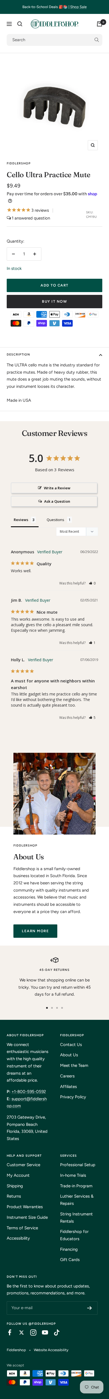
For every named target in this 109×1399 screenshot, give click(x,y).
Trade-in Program (76, 1185)
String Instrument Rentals (76, 1218)
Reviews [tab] (21, 519)
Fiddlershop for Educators (74, 1235)
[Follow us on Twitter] (19, 1332)
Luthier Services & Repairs (77, 1200)
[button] (92, 583)
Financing (69, 1249)
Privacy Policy (73, 1096)
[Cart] (99, 23)
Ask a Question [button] (57, 501)
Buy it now (54, 301)
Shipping (15, 1185)
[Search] (19, 23)
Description (18, 354)
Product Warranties (25, 1206)
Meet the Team (74, 1065)
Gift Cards (70, 1259)
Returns (14, 1196)
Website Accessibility (51, 1350)
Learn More (35, 931)
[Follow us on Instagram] (30, 1332)
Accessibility (18, 1238)
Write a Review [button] (57, 487)
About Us (69, 1054)
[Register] (89, 1308)
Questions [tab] (55, 519)
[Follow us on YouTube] (42, 1332)
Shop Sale (78, 7)
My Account (18, 1175)
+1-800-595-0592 (28, 1091)
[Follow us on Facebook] (7, 1332)
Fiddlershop (19, 163)
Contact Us (71, 1044)
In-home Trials (73, 1175)
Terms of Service (22, 1227)
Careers (67, 1076)
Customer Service (23, 1164)
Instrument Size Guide (27, 1217)
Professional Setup (77, 1164)
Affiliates (68, 1086)
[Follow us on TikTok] (54, 1332)
